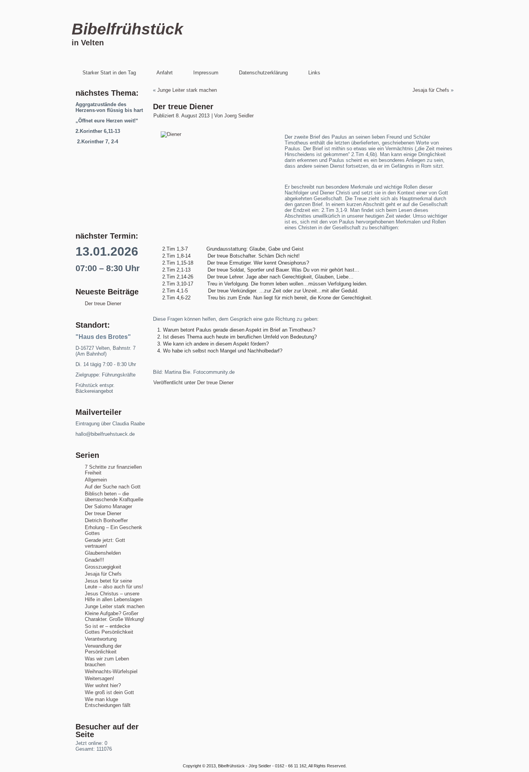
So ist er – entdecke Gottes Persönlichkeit (109, 629)
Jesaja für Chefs (103, 574)
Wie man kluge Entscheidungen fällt (108, 702)
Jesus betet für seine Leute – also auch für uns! (114, 584)
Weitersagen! (99, 678)
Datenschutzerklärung (263, 73)
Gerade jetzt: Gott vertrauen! (105, 543)
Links (314, 73)
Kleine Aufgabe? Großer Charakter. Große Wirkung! (114, 616)
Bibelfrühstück (127, 29)
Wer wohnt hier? (103, 685)
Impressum (205, 73)
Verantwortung (101, 639)
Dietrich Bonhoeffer (106, 520)
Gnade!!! (94, 560)
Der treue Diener (103, 303)
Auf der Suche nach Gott (113, 487)
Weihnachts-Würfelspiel (111, 671)
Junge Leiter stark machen (114, 606)
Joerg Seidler (239, 116)
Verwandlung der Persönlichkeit (103, 649)
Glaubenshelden (103, 553)
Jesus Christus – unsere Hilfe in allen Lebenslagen (113, 596)
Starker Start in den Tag (109, 73)
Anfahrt (164, 73)
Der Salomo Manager (108, 506)
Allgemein (96, 480)
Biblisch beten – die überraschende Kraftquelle (114, 496)
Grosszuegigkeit (103, 567)
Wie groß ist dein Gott (109, 692)
